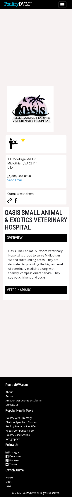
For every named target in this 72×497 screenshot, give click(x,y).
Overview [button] (15, 238)
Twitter (13, 464)
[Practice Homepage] (9, 200)
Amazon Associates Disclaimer (24, 400)
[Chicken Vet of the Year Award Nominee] (22, 139)
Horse (9, 477)
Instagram (14, 452)
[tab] (36, 238)
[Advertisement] (36, 45)
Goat (8, 481)
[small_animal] (13, 143)
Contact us (12, 404)
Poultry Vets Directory (19, 418)
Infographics (13, 439)
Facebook (14, 456)
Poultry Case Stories (18, 435)
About (9, 392)
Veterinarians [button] (19, 290)
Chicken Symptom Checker (21, 422)
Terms (9, 396)
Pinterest (14, 460)
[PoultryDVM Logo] (18, 4)
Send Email (14, 180)
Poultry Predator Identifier (21, 426)
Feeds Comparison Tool (20, 430)
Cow (8, 486)
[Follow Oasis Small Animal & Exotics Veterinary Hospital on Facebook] (16, 200)
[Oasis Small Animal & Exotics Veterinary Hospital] (30, 108)
